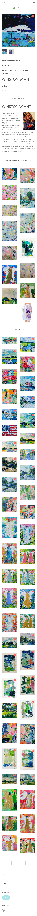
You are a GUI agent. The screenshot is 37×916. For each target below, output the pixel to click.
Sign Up (6, 897)
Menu (6, 3)
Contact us (24, 98)
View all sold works (18, 863)
